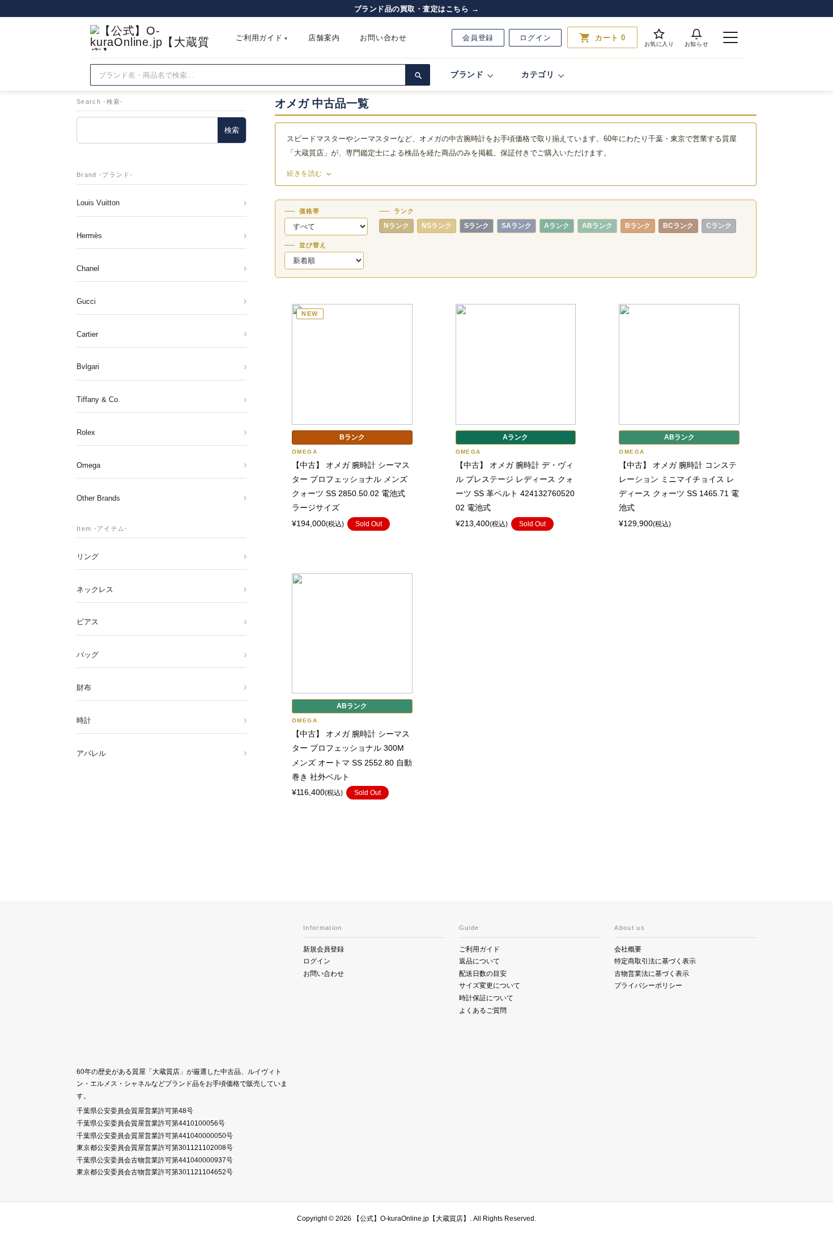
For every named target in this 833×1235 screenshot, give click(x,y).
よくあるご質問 (483, 1010)
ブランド (467, 74)
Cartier (87, 334)
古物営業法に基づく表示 (651, 974)
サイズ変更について (489, 985)
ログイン (535, 37)
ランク (404, 211)
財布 (83, 687)
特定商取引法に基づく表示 (655, 961)
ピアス (87, 622)
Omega (88, 465)
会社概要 (627, 949)
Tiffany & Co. (98, 399)
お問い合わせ (383, 37)
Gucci (86, 301)
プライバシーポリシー (648, 985)
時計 (83, 720)
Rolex (85, 432)
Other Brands (98, 498)
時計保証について (486, 998)
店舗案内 (323, 37)
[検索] (417, 75)
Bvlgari (87, 366)
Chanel (87, 268)
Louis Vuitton (98, 202)
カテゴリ (538, 74)
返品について (479, 961)
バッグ (87, 654)
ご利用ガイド (259, 37)
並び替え (312, 245)
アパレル (91, 753)
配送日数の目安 (483, 974)
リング (87, 556)
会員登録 (478, 37)
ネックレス (94, 589)
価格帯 (309, 211)
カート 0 (602, 37)
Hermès (89, 235)
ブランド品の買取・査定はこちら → (416, 9)
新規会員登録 (323, 949)
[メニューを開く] (730, 37)
